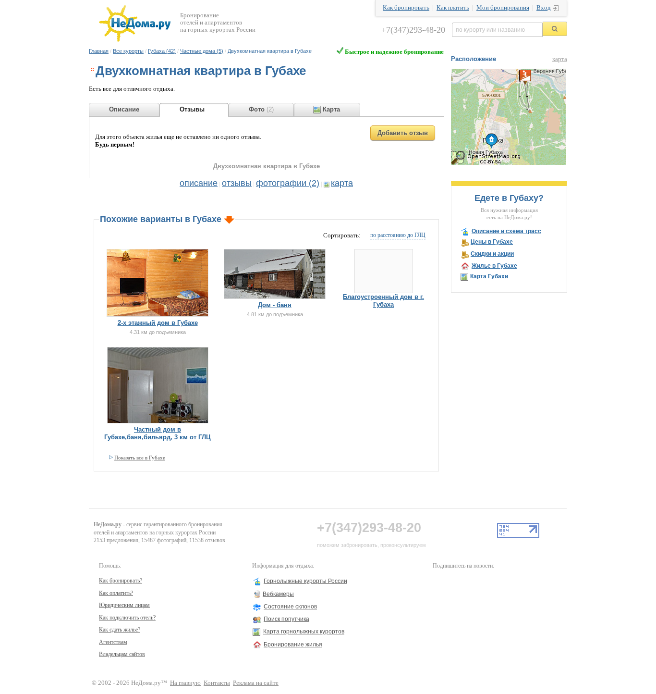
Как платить (453, 7)
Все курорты (128, 51)
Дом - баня (275, 305)
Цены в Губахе (492, 241)
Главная (99, 51)
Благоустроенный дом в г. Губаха (383, 300)
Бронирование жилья (293, 644)
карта (342, 183)
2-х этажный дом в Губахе (158, 322)
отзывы (237, 183)
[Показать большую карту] (508, 163)
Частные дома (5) (201, 51)
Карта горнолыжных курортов (303, 631)
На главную (185, 683)
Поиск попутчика (286, 619)
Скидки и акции (492, 253)
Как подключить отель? (127, 617)
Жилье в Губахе (494, 265)
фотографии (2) (287, 183)
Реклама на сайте (256, 683)
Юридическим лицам (124, 605)
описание (199, 183)
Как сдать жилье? (119, 629)
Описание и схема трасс (506, 231)
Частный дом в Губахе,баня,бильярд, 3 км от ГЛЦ (157, 433)
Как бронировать (406, 7)
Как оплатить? (116, 593)
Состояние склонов (290, 606)
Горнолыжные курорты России (305, 581)
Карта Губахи (489, 276)
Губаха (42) (162, 51)
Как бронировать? (120, 580)
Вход (543, 7)
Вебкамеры (278, 594)
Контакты (217, 683)
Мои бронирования (502, 7)
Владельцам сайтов (122, 654)
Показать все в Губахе (139, 457)
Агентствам (113, 642)
